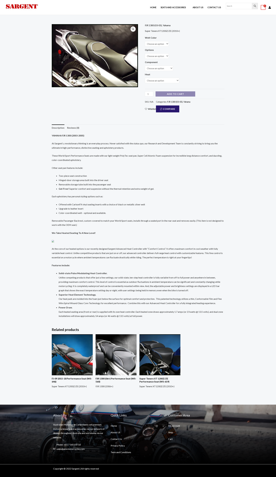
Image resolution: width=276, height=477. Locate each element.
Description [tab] (58, 127)
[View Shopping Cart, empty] (263, 7)
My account (174, 425)
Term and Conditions (121, 452)
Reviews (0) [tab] (73, 127)
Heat (147, 74)
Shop (170, 432)
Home (153, 7)
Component (151, 62)
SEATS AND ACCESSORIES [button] (173, 7)
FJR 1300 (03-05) (153, 25)
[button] (133, 29)
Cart (170, 439)
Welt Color (151, 37)
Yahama (166, 25)
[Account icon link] (269, 7)
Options (149, 49)
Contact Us (214, 7)
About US (198, 7)
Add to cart (175, 94)
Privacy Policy (118, 445)
